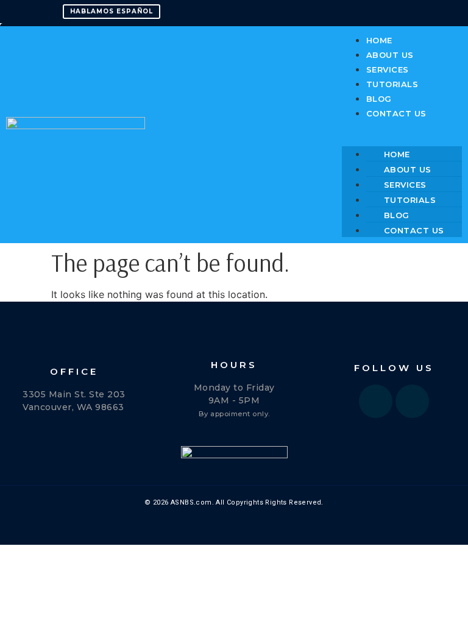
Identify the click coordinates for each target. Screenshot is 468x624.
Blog (379, 99)
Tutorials (392, 84)
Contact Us (396, 113)
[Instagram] (412, 401)
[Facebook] (375, 401)
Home (379, 40)
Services (387, 69)
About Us (390, 55)
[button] (402, 127)
